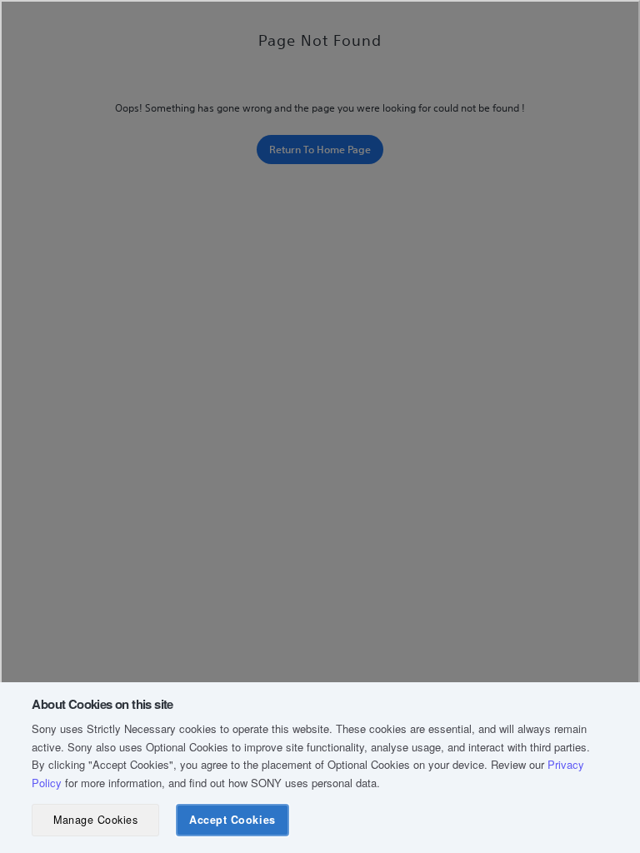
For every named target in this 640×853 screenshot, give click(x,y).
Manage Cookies (95, 819)
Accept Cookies (232, 819)
